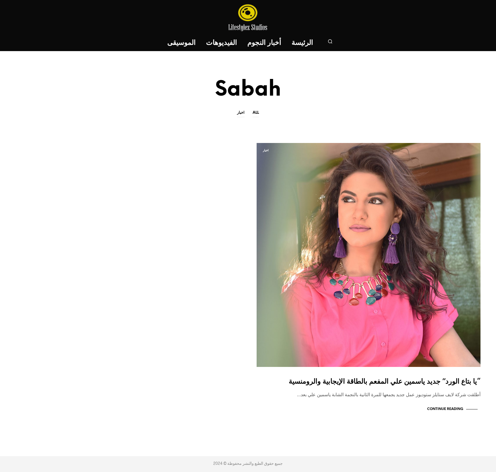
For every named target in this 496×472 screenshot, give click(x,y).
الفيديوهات (221, 43)
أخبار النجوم (264, 43)
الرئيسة (302, 43)
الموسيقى (181, 43)
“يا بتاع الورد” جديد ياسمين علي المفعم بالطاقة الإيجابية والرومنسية (384, 381)
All (256, 113)
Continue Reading (445, 409)
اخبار (241, 113)
